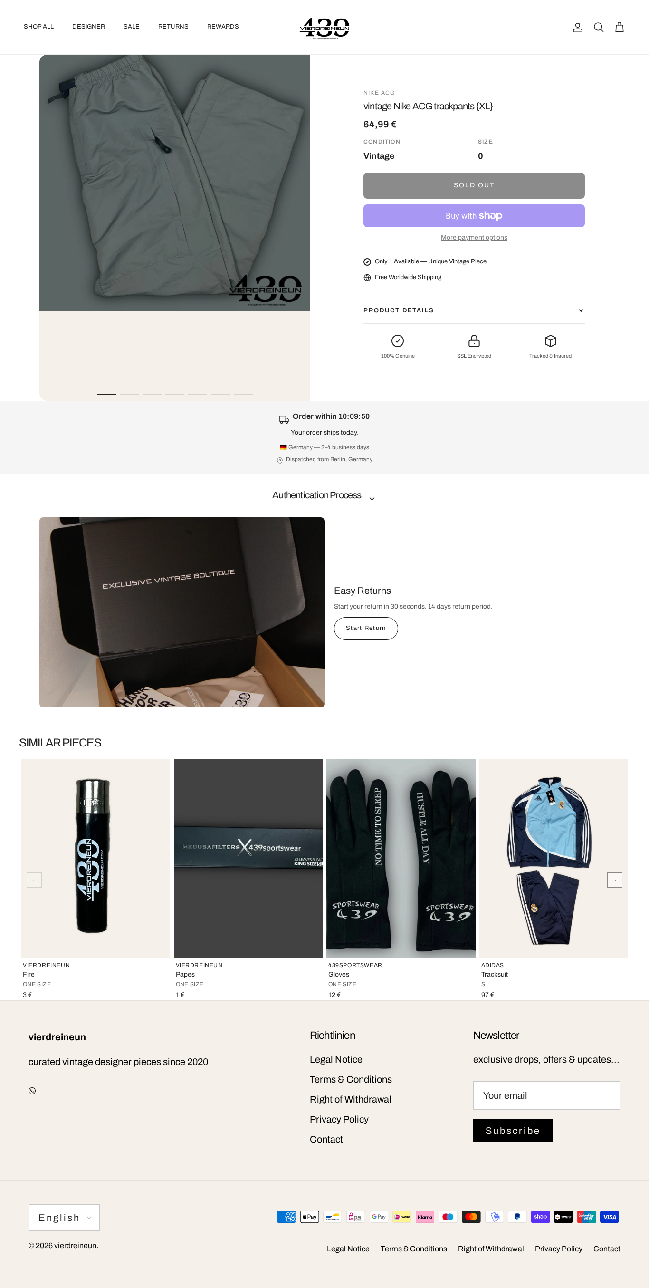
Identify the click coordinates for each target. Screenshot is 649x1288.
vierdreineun (75, 1245)
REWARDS (223, 26)
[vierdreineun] (324, 27)
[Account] (575, 27)
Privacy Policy (339, 1119)
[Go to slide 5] (197, 394)
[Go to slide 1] (106, 394)
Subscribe (513, 1130)
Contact (326, 1139)
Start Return (366, 628)
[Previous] (34, 880)
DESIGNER (88, 26)
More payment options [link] (474, 237)
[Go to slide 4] (174, 394)
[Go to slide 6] (220, 394)
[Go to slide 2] (129, 394)
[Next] (614, 880)
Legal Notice (336, 1059)
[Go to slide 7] (243, 394)
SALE (132, 26)
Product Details (398, 310)
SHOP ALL (39, 26)
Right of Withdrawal (350, 1099)
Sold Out (474, 185)
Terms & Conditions (351, 1079)
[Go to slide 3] (152, 394)
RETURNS (173, 26)
